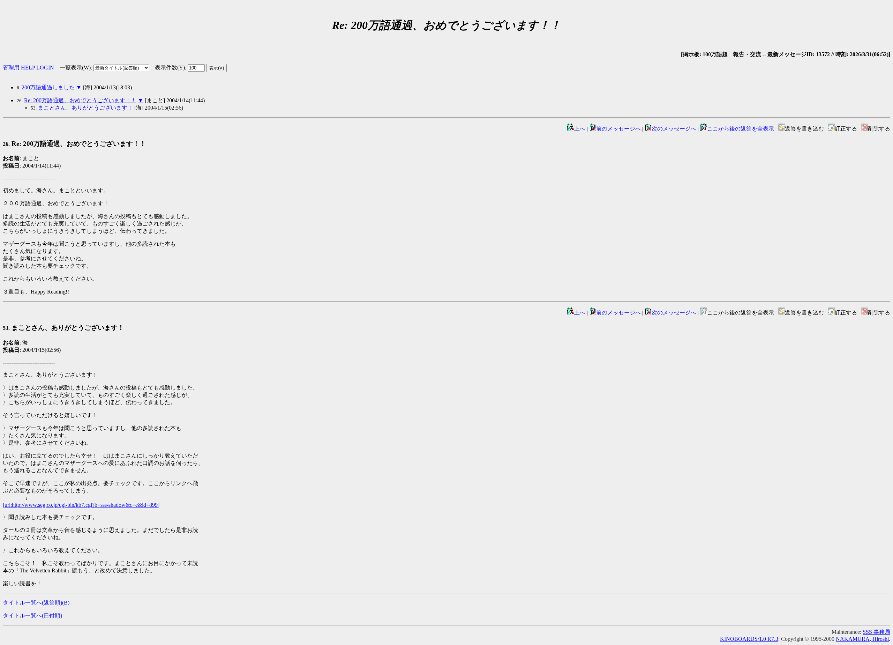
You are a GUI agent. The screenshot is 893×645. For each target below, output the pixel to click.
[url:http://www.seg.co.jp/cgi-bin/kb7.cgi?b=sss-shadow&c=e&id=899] (81, 505)
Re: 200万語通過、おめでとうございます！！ (80, 100)
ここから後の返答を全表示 (740, 129)
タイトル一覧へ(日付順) (32, 615)
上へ (579, 129)
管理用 (11, 68)
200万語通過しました (48, 87)
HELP (28, 68)
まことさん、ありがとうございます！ (85, 108)
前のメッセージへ (618, 129)
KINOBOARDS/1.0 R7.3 (749, 639)
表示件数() (170, 68)
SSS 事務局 (876, 632)
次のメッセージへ (674, 129)
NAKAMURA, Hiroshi (862, 639)
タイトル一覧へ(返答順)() (36, 603)
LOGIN (45, 68)
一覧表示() (75, 68)
